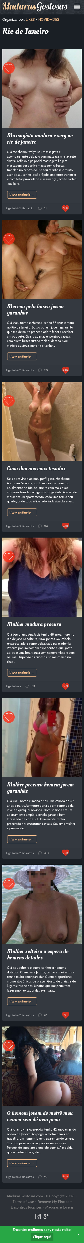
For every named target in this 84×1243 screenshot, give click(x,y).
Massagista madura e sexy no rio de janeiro (40, 139)
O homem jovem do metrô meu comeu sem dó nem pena (40, 1116)
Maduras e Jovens (59, 1207)
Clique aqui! (42, 1237)
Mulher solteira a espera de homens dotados (37, 954)
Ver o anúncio (22, 194)
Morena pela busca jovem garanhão (35, 309)
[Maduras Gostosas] (35, 7)
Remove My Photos (53, 1201)
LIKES (30, 19)
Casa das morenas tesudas (36, 468)
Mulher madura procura (34, 624)
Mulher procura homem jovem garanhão (40, 788)
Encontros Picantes (26, 1207)
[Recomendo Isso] (9, 68)
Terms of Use (23, 1201)
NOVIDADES (48, 19)
